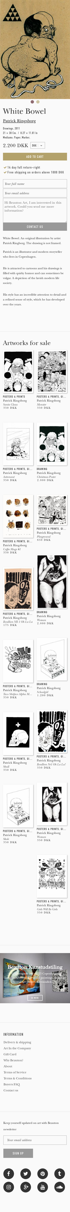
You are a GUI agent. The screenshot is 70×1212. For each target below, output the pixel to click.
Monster (41, 404)
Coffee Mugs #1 (12, 549)
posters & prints (14, 396)
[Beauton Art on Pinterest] (42, 1173)
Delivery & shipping (17, 1042)
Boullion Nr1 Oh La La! (51, 764)
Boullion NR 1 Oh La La (17, 621)
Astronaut (8, 477)
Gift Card (10, 1054)
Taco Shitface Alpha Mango (19, 694)
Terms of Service (15, 1072)
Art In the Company (17, 1048)
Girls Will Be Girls (47, 909)
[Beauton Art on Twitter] (25, 1173)
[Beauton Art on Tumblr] (59, 1173)
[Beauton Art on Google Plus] (25, 1187)
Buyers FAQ (12, 1084)
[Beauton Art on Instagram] (8, 1187)
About (8, 1066)
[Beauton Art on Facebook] (8, 1173)
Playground (43, 536)
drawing (42, 469)
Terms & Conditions (18, 1078)
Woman (41, 620)
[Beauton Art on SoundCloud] (59, 1187)
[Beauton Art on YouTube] (42, 1187)
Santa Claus (10, 404)
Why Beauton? (13, 1060)
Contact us (11, 1090)
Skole (6, 839)
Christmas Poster (46, 477)
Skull (6, 766)
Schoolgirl (42, 692)
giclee (65, 396)
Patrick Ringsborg (19, 120)
